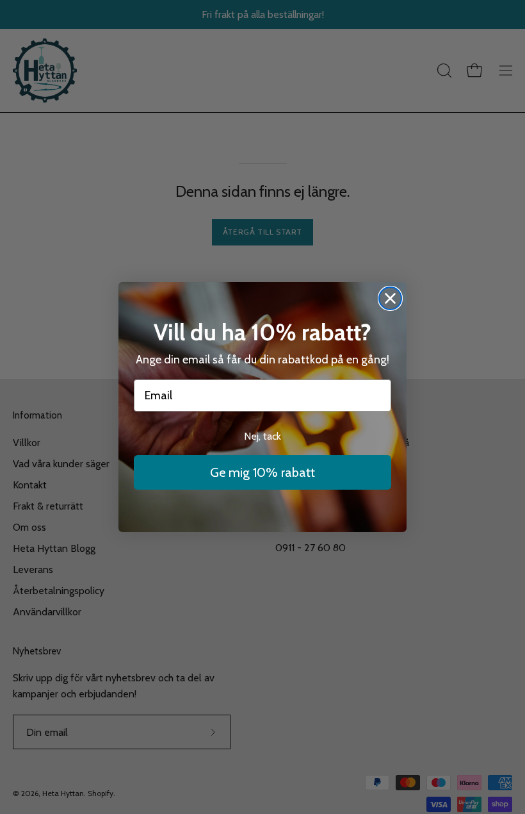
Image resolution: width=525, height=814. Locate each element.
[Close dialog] (390, 298)
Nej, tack (262, 436)
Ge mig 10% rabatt (262, 472)
